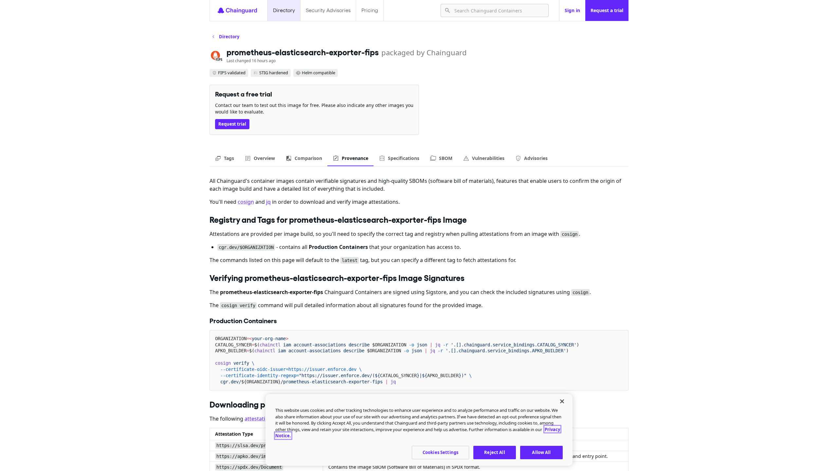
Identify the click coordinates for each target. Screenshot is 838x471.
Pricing (369, 10)
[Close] (562, 401)
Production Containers (243, 321)
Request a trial (607, 10)
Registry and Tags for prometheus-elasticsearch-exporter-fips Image (338, 220)
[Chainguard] (237, 10)
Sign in (572, 10)
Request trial (232, 124)
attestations (259, 418)
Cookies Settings (440, 452)
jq (268, 201)
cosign (246, 201)
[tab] (224, 158)
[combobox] (499, 10)
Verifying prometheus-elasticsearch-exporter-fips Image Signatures (337, 278)
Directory (284, 10)
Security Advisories (328, 10)
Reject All (494, 452)
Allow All (541, 452)
